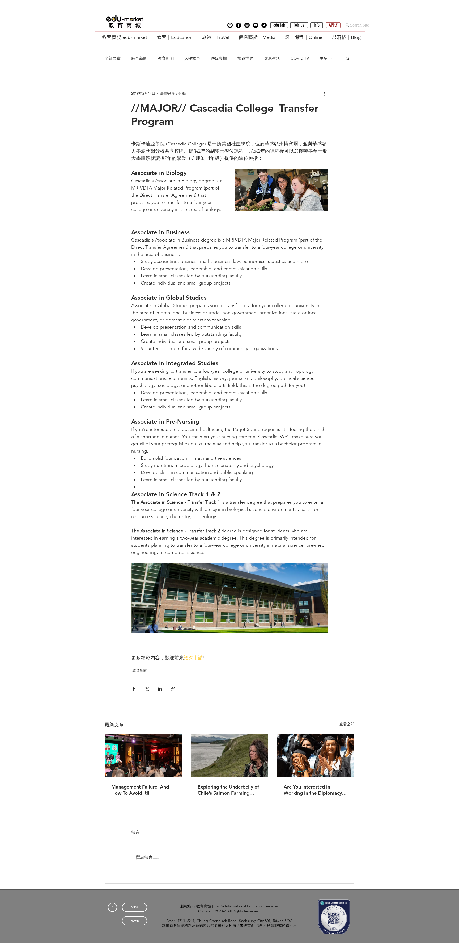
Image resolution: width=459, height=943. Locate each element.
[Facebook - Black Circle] (238, 25)
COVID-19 (300, 58)
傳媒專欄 (219, 58)
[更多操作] (324, 93)
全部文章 (113, 58)
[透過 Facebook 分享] (133, 688)
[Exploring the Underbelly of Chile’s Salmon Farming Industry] (229, 755)
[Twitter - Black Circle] (264, 25)
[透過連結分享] (172, 688)
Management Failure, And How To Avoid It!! (140, 790)
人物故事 (192, 58)
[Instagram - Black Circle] (247, 25)
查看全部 (346, 724)
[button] (230, 25)
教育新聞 (166, 58)
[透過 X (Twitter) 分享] (146, 688)
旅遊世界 (245, 58)
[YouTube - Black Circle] (255, 25)
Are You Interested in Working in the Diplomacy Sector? (313, 790)
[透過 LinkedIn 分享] (159, 688)
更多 (324, 58)
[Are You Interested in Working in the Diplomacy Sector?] (315, 755)
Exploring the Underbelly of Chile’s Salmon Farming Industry (228, 790)
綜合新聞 (139, 58)
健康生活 (272, 58)
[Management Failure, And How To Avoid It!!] (143, 755)
